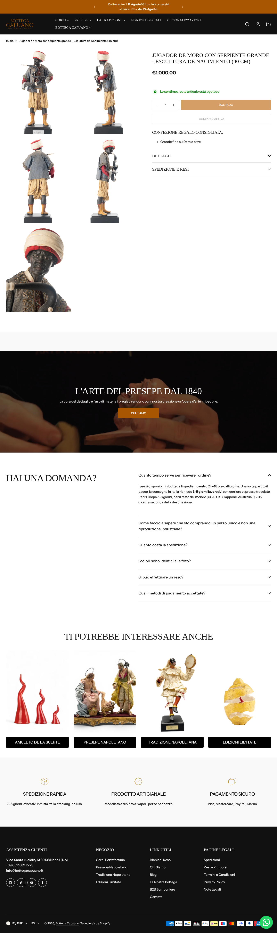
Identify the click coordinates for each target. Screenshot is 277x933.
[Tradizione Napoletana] (172, 691)
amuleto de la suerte (37, 742)
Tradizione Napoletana (172, 742)
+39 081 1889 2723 (19, 865)
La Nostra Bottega (163, 882)
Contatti (156, 897)
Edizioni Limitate (239, 742)
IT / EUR (17, 923)
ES (33, 923)
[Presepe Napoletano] (105, 691)
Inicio (10, 41)
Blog (153, 875)
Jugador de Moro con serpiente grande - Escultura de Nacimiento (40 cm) (210, 58)
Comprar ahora (211, 119)
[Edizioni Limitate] (239, 691)
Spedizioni (212, 860)
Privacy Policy (214, 882)
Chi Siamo (157, 867)
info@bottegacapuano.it (24, 870)
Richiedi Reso (160, 860)
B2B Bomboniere (162, 889)
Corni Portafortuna (110, 860)
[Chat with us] (266, 922)
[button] (94, 7)
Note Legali (212, 889)
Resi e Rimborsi (215, 867)
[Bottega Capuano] (19, 24)
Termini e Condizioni (219, 875)
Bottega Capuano (67, 923)
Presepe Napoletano (105, 742)
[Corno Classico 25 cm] (37, 691)
